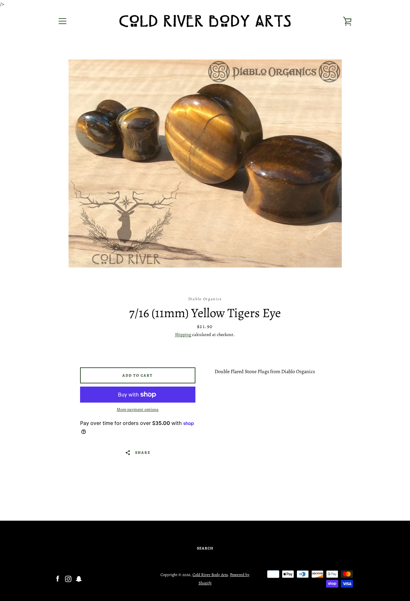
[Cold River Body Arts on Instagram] (68, 578)
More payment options (138, 409)
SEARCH (205, 548)
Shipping (183, 335)
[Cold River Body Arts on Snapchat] (79, 578)
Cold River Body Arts (210, 574)
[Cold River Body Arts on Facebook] (57, 578)
